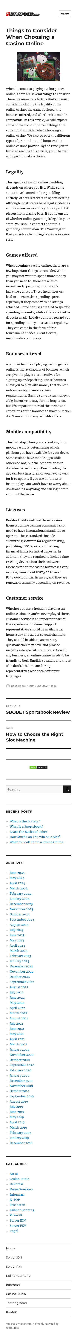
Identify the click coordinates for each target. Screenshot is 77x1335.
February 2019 (20, 1132)
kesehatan (17, 1205)
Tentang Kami (16, 1303)
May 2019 (17, 1117)
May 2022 (17, 1003)
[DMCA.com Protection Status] (38, 767)
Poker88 (16, 1215)
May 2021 (17, 1034)
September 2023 (22, 919)
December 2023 (21, 904)
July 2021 (16, 1023)
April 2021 (17, 1039)
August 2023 (19, 925)
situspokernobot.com (19, 1324)
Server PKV (18, 1226)
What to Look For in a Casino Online (36, 842)
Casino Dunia (19, 1179)
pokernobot (18, 685)
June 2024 (17, 873)
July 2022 (17, 992)
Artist (14, 1174)
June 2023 (17, 935)
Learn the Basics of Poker (28, 832)
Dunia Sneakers (21, 1189)
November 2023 (21, 909)
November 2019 (21, 1086)
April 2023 (17, 945)
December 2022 (21, 966)
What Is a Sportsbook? (26, 826)
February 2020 (20, 1070)
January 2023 (19, 961)
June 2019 (17, 1112)
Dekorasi (16, 1184)
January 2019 (19, 1138)
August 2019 (19, 1101)
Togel (54, 685)
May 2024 (17, 878)
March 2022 (18, 1013)
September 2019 (22, 1096)
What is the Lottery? (25, 821)
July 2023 (16, 930)
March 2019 (18, 1127)
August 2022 (19, 987)
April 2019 (17, 1122)
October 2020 (20, 1060)
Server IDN (18, 1220)
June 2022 (17, 997)
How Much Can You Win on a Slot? (35, 837)
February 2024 (20, 893)
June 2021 (17, 1029)
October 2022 (20, 977)
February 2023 (20, 956)
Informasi (17, 1194)
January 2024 (19, 899)
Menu (65, 13)
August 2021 (19, 1018)
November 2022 (21, 971)
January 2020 (19, 1075)
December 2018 (21, 1143)
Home (10, 1248)
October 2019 (19, 1091)
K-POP (15, 1200)
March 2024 (18, 888)
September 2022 (22, 982)
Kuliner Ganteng (22, 1210)
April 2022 (17, 1008)
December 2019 (21, 1081)
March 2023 (18, 951)
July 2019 (16, 1107)
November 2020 (21, 1055)
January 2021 (19, 1049)
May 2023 (17, 940)
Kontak (11, 1312)
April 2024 (17, 883)
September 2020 (22, 1065)
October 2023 (20, 914)
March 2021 (18, 1044)
